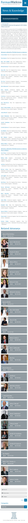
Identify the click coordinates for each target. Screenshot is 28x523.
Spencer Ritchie (4, 211)
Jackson (14, 516)
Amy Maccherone (5, 102)
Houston (14, 515)
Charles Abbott (4, 54)
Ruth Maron (3, 182)
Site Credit (23, 520)
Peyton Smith (4, 216)
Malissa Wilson (4, 143)
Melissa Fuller (4, 157)
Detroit (14, 513)
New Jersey (14, 517)
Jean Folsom (3, 153)
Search (22, 500)
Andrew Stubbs (4, 221)
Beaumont (14, 512)
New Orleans (14, 518)
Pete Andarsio (4, 58)
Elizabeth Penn (4, 204)
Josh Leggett (3, 175)
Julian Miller (3, 200)
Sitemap (15, 520)
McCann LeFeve (4, 169)
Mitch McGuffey (5, 193)
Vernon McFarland (5, 187)
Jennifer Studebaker (5, 122)
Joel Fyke (3, 164)
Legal (19, 520)
